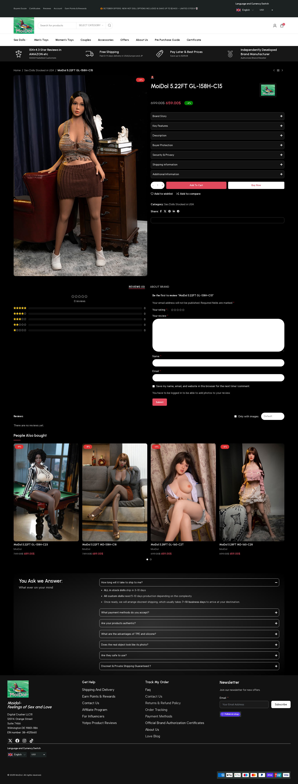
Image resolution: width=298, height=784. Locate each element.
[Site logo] (24, 25)
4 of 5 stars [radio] (180, 310)
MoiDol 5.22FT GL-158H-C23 (31, 544)
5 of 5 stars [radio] (183, 310)
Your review (160, 315)
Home (17, 70)
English (246, 10)
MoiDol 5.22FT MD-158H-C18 (99, 544)
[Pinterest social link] (169, 211)
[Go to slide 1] (147, 559)
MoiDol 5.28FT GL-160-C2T (167, 544)
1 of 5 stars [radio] (172, 310)
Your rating (159, 309)
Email (156, 371)
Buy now (256, 185)
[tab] (137, 286)
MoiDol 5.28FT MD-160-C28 (236, 544)
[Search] (109, 25)
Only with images (248, 416)
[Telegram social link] (178, 211)
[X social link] (165, 211)
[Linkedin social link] (174, 211)
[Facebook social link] (161, 211)
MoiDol (18, 549)
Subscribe (281, 704)
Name (156, 356)
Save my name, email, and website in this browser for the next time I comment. (203, 386)
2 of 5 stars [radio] (174, 310)
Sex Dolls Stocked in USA (39, 70)
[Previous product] (274, 70)
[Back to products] (278, 70)
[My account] (274, 25)
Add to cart (196, 185)
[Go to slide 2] (151, 559)
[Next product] (282, 70)
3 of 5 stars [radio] (177, 310)
